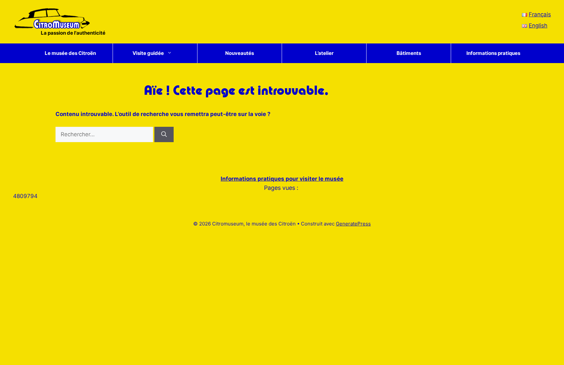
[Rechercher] (164, 134)
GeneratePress (353, 224)
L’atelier (324, 53)
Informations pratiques (493, 53)
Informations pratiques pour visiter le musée (282, 178)
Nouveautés (239, 53)
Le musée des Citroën (70, 53)
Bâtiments (409, 53)
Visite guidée (148, 53)
